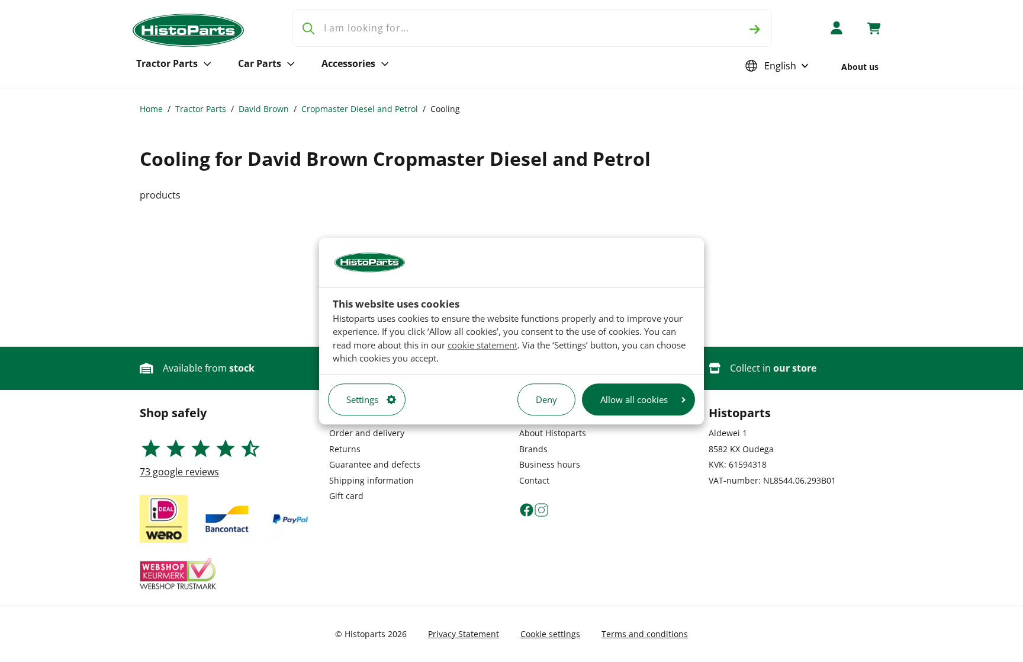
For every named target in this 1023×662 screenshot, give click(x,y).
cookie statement (482, 345)
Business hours (549, 464)
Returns (345, 449)
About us (860, 66)
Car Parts (259, 63)
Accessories (348, 63)
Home (151, 108)
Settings (362, 399)
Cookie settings (550, 633)
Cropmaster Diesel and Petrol (359, 108)
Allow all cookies (634, 399)
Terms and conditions (644, 633)
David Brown (264, 108)
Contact (534, 480)
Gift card (346, 495)
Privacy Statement (463, 633)
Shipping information (371, 480)
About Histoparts (552, 433)
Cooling (445, 108)
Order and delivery (366, 433)
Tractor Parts (167, 63)
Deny (546, 399)
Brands (533, 449)
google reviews (179, 471)
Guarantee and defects (374, 464)
